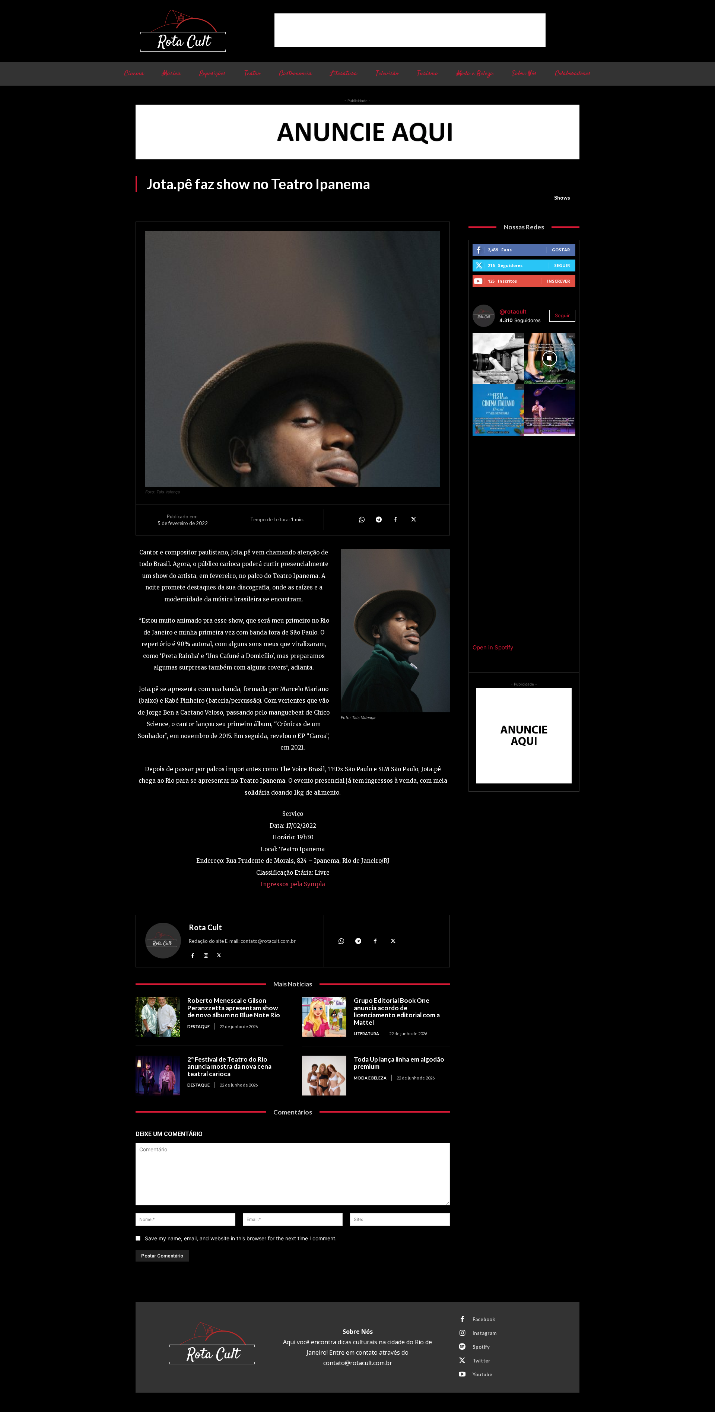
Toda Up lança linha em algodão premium (399, 1063)
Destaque (198, 1026)
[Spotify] (462, 1347)
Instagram (484, 1333)
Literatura (366, 1033)
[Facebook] (395, 519)
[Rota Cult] (163, 942)
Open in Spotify (493, 647)
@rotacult (513, 311)
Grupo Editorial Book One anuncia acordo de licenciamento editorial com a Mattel (397, 1011)
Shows (562, 197)
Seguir (562, 265)
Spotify (481, 1347)
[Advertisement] (410, 30)
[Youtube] (462, 1374)
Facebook (484, 1319)
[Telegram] (378, 519)
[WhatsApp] (361, 519)
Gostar (561, 249)
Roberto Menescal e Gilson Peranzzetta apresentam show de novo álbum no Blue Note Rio (233, 1007)
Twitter (481, 1361)
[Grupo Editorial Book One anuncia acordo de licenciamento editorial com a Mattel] (324, 1017)
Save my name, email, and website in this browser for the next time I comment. (241, 1238)
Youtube (482, 1374)
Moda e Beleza (370, 1077)
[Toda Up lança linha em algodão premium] (324, 1075)
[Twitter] (412, 519)
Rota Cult (205, 927)
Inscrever (558, 281)
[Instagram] (206, 955)
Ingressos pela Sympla (293, 884)
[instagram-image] (498, 358)
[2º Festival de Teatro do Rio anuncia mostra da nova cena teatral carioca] (158, 1075)
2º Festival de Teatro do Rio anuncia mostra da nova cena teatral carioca (229, 1066)
